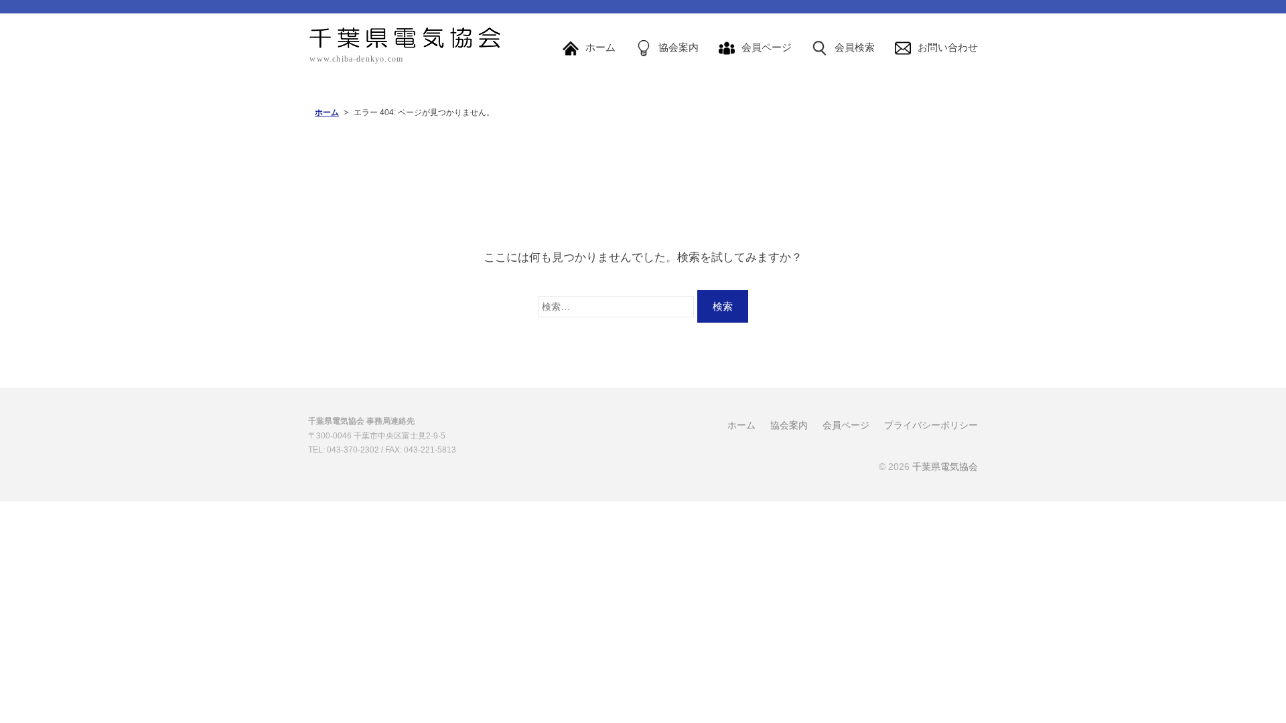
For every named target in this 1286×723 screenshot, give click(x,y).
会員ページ (846, 425)
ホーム (327, 112)
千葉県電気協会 (945, 466)
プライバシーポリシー (931, 425)
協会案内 (789, 425)
